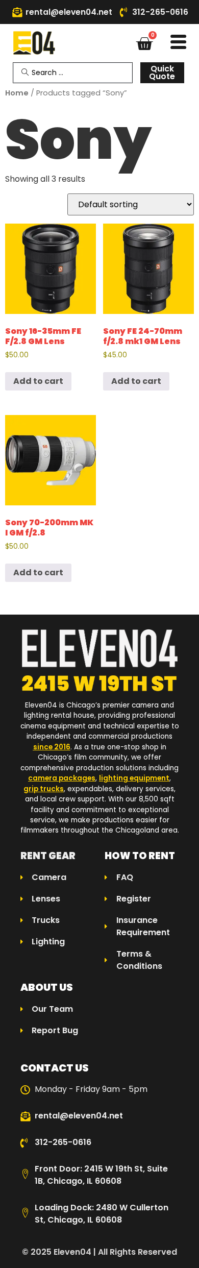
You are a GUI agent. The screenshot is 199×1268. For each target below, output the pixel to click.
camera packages (61, 778)
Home (17, 93)
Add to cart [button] (38, 381)
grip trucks (43, 789)
